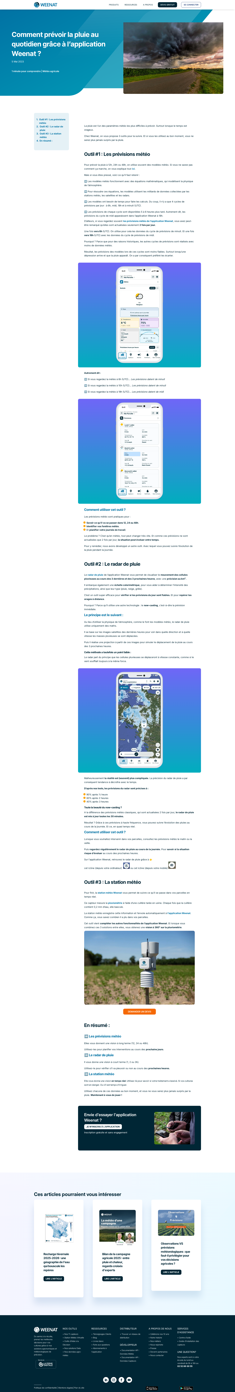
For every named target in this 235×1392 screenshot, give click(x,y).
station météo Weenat (110, 892)
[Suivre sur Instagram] (114, 1380)
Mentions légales (65, 1388)
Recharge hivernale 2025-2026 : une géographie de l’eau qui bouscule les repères (57, 1262)
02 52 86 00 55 (184, 1366)
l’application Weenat (178, 913)
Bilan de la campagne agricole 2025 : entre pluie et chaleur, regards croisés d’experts (116, 1262)
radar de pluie (95, 574)
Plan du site (79, 1388)
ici (133, 168)
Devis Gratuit (167, 5)
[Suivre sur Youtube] (129, 1380)
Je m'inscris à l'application (103, 1126)
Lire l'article (54, 1278)
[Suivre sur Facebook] (121, 1380)
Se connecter (191, 5)
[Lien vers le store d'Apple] (152, 1388)
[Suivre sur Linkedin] (106, 1380)
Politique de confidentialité (45, 1388)
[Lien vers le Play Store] (186, 1388)
